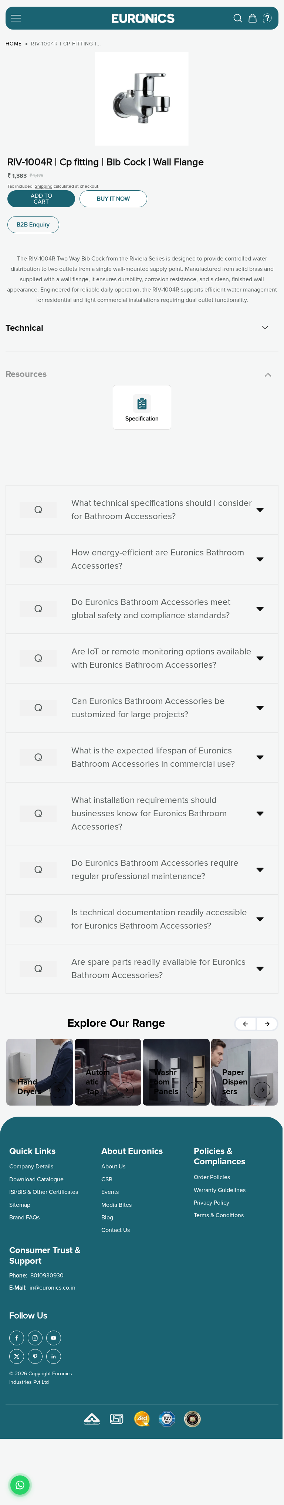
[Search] (237, 18)
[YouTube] (53, 1336)
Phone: (36, 1274)
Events (109, 1190)
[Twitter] (16, 1354)
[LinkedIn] (53, 1354)
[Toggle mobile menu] (56, 18)
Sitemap (19, 1203)
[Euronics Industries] (143, 18)
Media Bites (115, 1203)
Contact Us (114, 1228)
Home (14, 44)
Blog (106, 1215)
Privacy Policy (209, 1200)
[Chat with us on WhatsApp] (20, 1485)
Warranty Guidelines (217, 1188)
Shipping (44, 186)
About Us (112, 1165)
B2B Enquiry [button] (33, 225)
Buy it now (113, 199)
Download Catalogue (36, 1177)
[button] (252, 18)
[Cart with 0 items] (252, 18)
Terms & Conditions (216, 1213)
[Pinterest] (35, 1354)
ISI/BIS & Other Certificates (43, 1190)
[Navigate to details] (56, 1088)
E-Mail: (42, 1285)
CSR (105, 1177)
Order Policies (209, 1175)
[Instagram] (35, 1336)
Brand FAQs (24, 1215)
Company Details (31, 1165)
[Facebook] (16, 1336)
